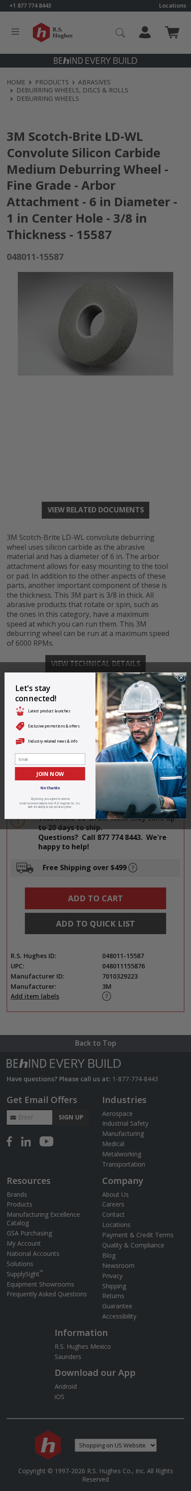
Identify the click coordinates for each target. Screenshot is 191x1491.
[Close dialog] (181, 677)
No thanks (49, 787)
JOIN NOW (50, 773)
